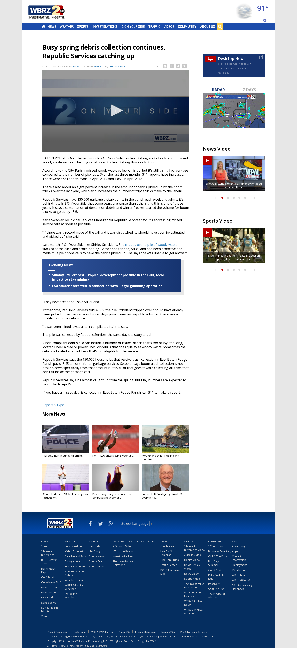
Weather (67, 27)
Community (187, 27)
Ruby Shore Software (95, 645)
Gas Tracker (167, 546)
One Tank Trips (169, 560)
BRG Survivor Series (49, 561)
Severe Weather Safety (75, 573)
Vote (44, 616)
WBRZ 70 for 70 (241, 580)
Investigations (105, 27)
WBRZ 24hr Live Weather (74, 587)
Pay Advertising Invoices (193, 631)
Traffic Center (168, 565)
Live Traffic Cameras (166, 553)
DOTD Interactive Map (170, 571)
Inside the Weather (71, 595)
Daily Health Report (48, 570)
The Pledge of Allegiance (216, 595)
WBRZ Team (239, 575)
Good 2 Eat (214, 570)
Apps (235, 551)
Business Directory (219, 551)
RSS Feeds (47, 597)
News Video (48, 592)
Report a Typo (53, 405)
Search (220, 27)
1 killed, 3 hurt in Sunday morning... (63, 455)
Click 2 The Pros (217, 556)
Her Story (94, 551)
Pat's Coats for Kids (217, 576)
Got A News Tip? (51, 582)
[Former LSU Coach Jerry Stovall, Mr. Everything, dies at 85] (165, 477)
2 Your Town (215, 546)
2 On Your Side (133, 27)
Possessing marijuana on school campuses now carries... (112, 495)
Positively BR (215, 584)
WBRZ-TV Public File (102, 631)
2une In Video (192, 555)
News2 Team (49, 587)
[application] (115, 111)
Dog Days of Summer (215, 563)
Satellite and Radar (76, 556)
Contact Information (239, 558)
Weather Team (74, 580)
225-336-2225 (128, 636)
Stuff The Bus (216, 589)
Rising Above (73, 561)
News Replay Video (192, 566)
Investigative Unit (123, 556)
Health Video (192, 560)
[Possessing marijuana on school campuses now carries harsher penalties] (115, 477)
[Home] (51, 11)
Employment (239, 565)
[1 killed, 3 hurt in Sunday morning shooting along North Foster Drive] (65, 439)
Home (43, 27)
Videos (169, 27)
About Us (207, 27)
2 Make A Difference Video (194, 548)
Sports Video (97, 566)
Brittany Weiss (118, 66)
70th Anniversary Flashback (242, 587)
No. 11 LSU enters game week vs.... (113, 455)
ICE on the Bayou (123, 551)
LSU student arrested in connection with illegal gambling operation (107, 286)
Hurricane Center (75, 566)
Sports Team (96, 561)
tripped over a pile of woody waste (151, 244)
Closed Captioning (57, 631)
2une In (45, 546)
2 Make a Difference (47, 553)
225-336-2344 (206, 636)
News (52, 27)
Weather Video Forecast (193, 594)
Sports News (96, 556)
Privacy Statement (145, 631)
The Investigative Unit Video (123, 563)
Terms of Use (168, 631)
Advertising (238, 546)
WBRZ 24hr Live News (193, 603)
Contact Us (124, 631)
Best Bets (94, 546)
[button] (116, 110)
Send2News (48, 602)
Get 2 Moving (49, 577)
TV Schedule (239, 570)
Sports (83, 27)
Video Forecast (74, 551)
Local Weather (73, 546)
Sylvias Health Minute (49, 609)
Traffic (154, 27)
